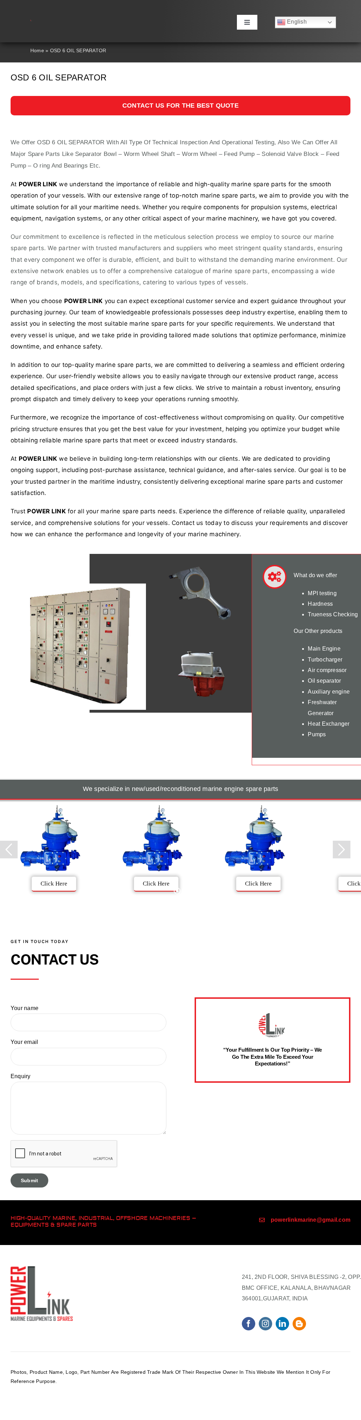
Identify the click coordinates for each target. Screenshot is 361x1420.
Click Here (54, 883)
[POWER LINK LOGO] (31, 22)
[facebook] (248, 1323)
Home (37, 50)
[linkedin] (282, 1323)
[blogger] (299, 1323)
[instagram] (265, 1323)
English (296, 22)
